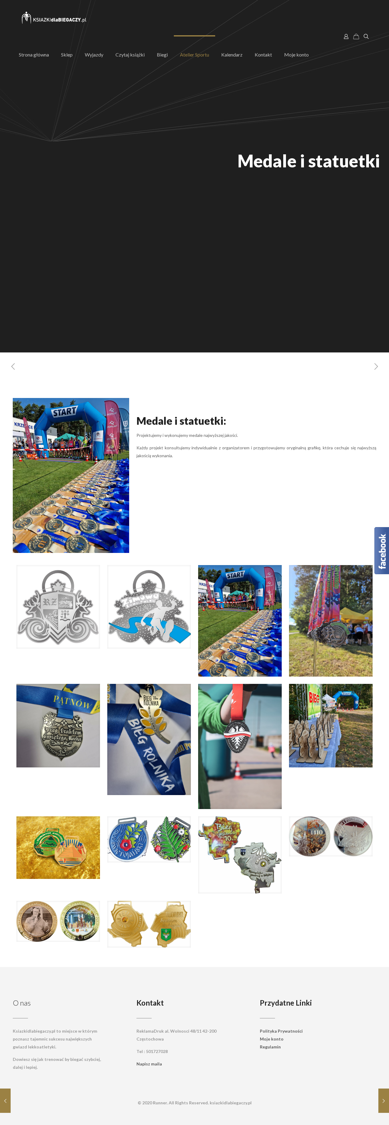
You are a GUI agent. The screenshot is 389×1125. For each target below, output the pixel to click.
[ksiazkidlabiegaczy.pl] (54, 18)
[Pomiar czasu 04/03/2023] (5, 1101)
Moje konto (272, 1038)
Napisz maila (149, 1063)
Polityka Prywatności (281, 1031)
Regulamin (270, 1046)
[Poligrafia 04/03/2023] (383, 1101)
